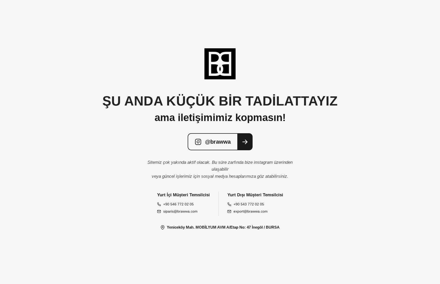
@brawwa (218, 142)
